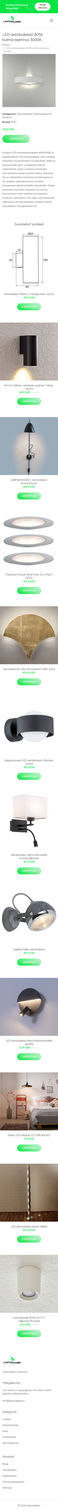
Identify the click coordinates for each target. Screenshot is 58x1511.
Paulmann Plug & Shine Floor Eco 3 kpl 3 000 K (29, 576)
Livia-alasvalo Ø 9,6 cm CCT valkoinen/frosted (29, 1319)
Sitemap (7, 1487)
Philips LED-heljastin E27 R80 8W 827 (29, 1135)
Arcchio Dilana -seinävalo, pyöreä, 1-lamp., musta (29, 387)
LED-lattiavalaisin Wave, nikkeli (29, 1226)
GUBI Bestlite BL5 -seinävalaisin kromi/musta (29, 481)
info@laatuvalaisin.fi (13, 1400)
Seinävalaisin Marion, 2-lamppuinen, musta (29, 294)
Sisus (5, 1431)
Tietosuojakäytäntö (13, 1481)
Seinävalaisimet (42, 113)
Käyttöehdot (9, 1475)
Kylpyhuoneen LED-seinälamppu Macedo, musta (29, 762)
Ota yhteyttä (9, 1469)
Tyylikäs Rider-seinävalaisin (29, 949)
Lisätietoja (16, 138)
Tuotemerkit (9, 1437)
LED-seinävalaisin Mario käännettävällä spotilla (29, 1042)
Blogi (5, 1463)
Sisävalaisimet (25, 113)
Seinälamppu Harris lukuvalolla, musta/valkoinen (29, 856)
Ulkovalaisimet (10, 1442)
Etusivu (6, 44)
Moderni (7, 117)
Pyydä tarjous (42, 6)
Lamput (6, 1419)
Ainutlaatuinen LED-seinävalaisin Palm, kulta (29, 669)
